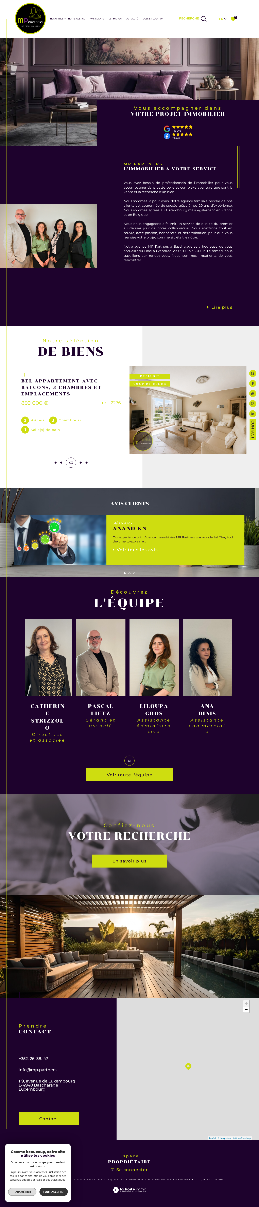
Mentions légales (139, 1179)
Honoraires (184, 1179)
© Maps (224, 1138)
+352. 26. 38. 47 (33, 1058)
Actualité (132, 18)
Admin (156, 1179)
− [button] (246, 1009)
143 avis (176, 130)
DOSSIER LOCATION (153, 18)
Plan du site (120, 1179)
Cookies (219, 1180)
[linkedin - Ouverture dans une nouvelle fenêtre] (252, 414)
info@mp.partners (37, 1069)
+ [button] (246, 1003)
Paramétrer (22, 1192)
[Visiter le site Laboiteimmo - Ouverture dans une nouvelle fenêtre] (129, 1194)
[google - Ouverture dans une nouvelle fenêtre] (252, 374)
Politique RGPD (203, 1179)
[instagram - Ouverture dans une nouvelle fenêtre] (252, 404)
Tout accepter (53, 1192)
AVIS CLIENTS (97, 18)
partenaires (168, 1179)
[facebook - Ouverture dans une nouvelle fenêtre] (252, 384)
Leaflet (212, 1138)
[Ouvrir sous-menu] (65, 19)
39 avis (176, 138)
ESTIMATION (115, 18)
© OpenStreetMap (242, 1138)
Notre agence (76, 18)
